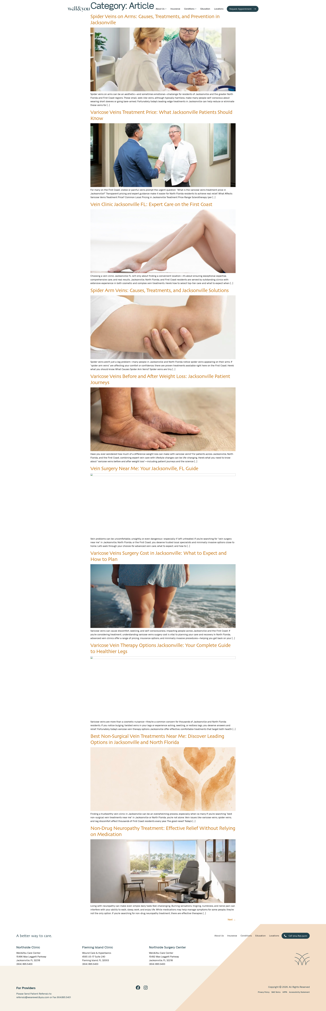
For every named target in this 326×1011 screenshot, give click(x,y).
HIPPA (284, 992)
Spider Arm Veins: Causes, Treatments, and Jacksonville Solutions (159, 290)
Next (232, 920)
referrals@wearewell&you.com (32, 997)
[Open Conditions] (195, 8)
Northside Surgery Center (167, 947)
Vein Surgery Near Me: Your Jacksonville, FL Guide (144, 468)
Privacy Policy (263, 992)
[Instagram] (145, 987)
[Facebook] (138, 987)
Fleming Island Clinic (97, 947)
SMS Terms (276, 992)
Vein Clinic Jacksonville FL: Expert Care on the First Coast (151, 204)
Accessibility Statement (299, 992)
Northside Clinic (28, 947)
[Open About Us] (165, 8)
